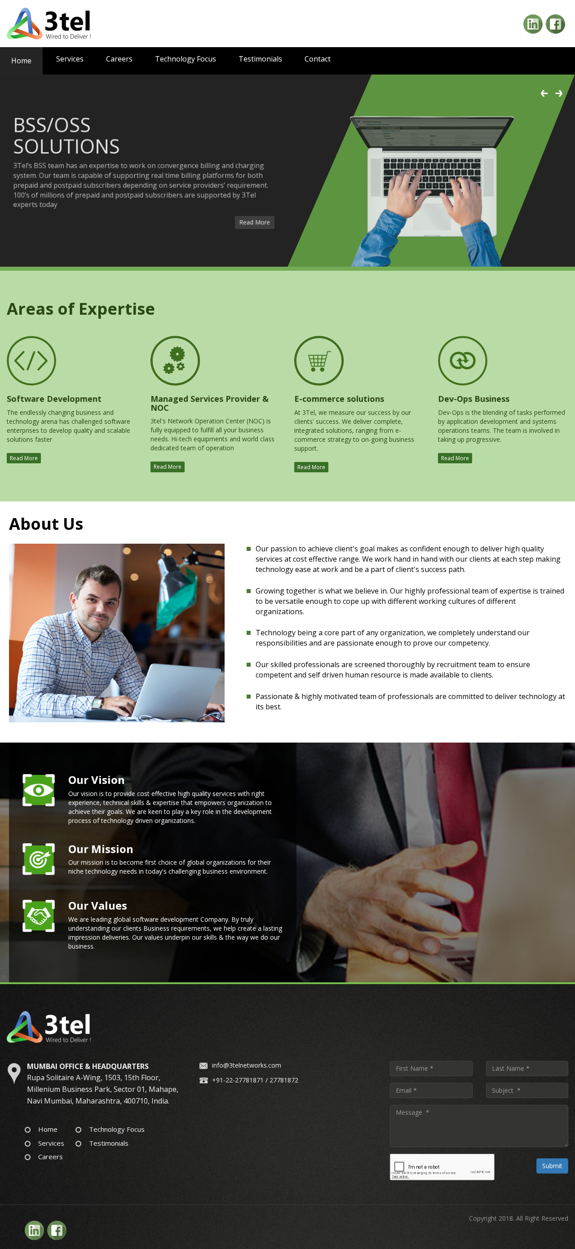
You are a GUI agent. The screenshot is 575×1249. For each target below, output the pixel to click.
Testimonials (260, 59)
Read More (260, 226)
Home (21, 61)
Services (70, 59)
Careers (119, 59)
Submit (552, 1165)
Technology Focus (185, 59)
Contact (318, 59)
